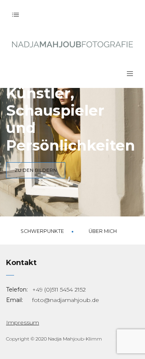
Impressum (22, 322)
